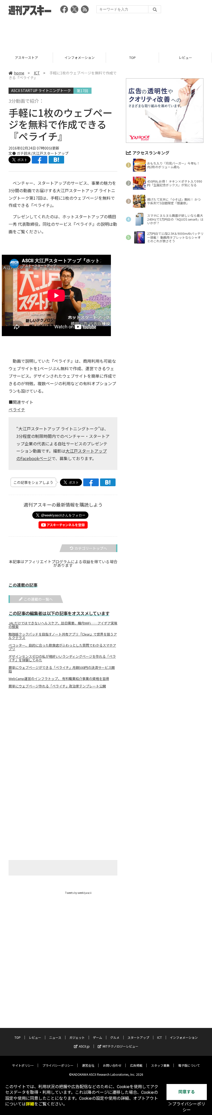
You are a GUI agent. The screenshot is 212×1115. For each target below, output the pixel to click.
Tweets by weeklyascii (78, 893)
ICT (37, 72)
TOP (79, 57)
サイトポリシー (23, 1065)
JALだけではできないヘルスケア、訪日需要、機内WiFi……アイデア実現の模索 (63, 625)
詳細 (30, 1104)
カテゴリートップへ (90, 548)
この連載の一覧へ (38, 599)
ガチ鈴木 (24, 153)
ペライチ (17, 409)
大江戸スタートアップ (50, 153)
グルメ (114, 1037)
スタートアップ (138, 1037)
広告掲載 (136, 1065)
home (19, 72)
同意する (186, 1091)
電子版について (189, 1065)
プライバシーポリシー (57, 1065)
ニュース (185, 57)
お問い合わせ (112, 1065)
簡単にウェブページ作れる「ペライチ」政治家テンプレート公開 (57, 686)
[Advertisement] (106, 32)
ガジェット (77, 1037)
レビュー (132, 57)
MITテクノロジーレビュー (120, 1046)
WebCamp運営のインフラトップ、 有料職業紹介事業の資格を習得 (59, 678)
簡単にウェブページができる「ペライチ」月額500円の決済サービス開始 (62, 669)
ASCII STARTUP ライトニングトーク (41, 90)
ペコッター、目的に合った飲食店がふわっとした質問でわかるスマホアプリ (62, 647)
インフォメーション (26, 57)
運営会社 (88, 1065)
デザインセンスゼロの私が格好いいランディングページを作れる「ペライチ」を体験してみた (62, 658)
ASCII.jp (84, 1046)
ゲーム (97, 1037)
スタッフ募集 (160, 1065)
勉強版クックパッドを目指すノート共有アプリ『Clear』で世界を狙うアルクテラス (63, 636)
